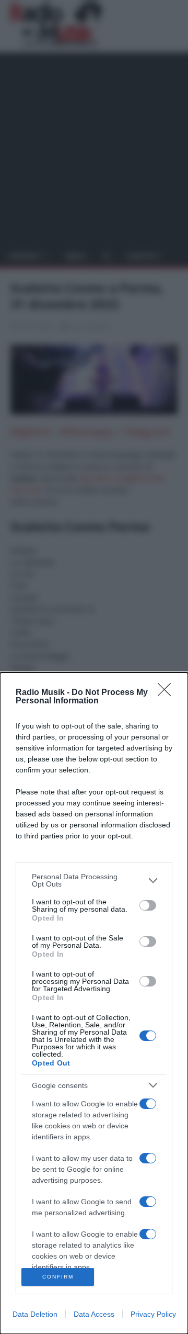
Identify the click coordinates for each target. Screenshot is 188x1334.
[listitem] (94, 880)
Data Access (94, 1314)
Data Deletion (35, 1314)
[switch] (147, 905)
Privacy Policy (153, 1314)
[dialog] (94, 1003)
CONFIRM (58, 1277)
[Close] (168, 693)
